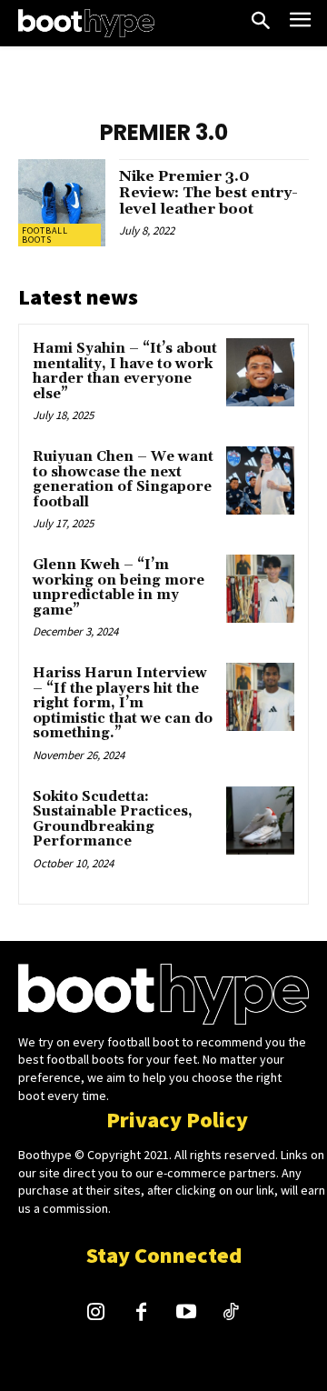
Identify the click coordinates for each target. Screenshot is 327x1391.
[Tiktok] (231, 1314)
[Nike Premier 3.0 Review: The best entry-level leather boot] (61, 202)
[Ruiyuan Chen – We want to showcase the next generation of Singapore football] (260, 480)
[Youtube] (186, 1314)
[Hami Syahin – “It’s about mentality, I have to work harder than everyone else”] (260, 372)
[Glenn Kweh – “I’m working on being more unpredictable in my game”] (260, 589)
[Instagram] (96, 1314)
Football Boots (45, 235)
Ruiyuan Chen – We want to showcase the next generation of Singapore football (123, 479)
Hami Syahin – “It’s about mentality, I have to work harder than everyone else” (125, 371)
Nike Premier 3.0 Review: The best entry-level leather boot (208, 192)
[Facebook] (141, 1314)
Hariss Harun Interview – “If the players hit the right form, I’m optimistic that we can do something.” (123, 703)
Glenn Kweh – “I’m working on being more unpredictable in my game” (118, 587)
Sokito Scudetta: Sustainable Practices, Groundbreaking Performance (113, 819)
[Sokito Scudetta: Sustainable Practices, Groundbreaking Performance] (260, 820)
